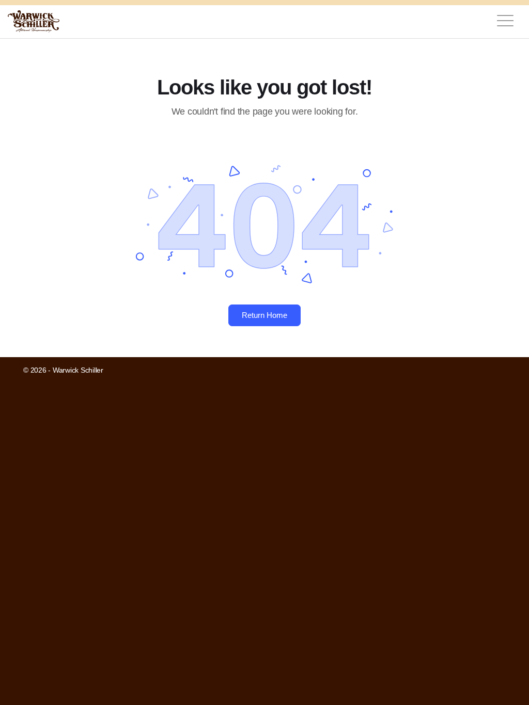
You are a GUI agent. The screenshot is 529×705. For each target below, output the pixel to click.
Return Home (264, 315)
